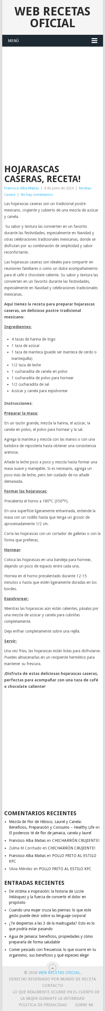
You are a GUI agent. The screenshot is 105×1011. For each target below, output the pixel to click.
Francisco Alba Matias (21, 188)
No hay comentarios (37, 194)
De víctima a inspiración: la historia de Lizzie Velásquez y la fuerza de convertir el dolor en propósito (47, 897)
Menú (13, 40)
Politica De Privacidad (43, 1005)
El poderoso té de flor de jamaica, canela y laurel (50, 833)
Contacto (52, 985)
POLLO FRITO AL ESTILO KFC (65, 869)
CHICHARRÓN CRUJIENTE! (75, 840)
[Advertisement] (52, 102)
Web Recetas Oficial (52, 17)
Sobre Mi (84, 1005)
